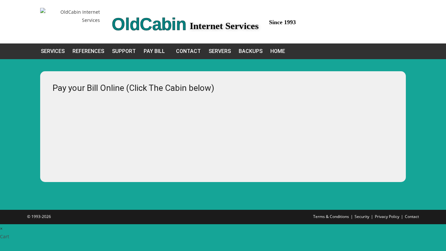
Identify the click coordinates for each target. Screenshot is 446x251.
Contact (188, 51)
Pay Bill (154, 51)
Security (362, 216)
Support (124, 51)
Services (53, 51)
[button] (156, 51)
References (88, 51)
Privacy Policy (387, 216)
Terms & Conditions (331, 216)
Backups (251, 51)
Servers (220, 51)
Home (277, 51)
